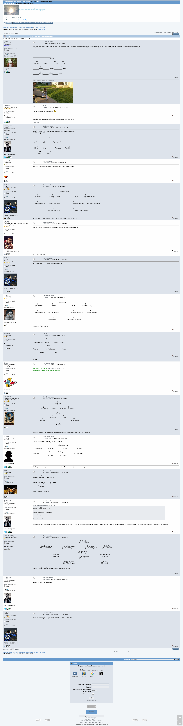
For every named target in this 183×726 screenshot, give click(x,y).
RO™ (13, 29)
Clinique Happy (20, 29)
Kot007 (6, 295)
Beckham (7, 333)
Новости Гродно (17, 22)
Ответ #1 (46, 107)
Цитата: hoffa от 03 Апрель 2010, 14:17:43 (44, 505)
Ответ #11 (48, 438)
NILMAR (6, 184)
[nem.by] (7, 122)
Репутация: (7, 48)
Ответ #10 (47, 398)
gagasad (7, 161)
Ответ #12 (47, 472)
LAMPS (6, 222)
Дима (6, 363)
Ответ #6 (47, 260)
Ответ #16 (47, 614)
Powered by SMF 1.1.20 (91, 719)
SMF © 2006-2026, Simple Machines (91, 721)
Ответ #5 (47, 224)
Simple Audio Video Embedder (89, 722)
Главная (9, 22)
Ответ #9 (47, 365)
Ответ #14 (47, 537)
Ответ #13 (47, 502)
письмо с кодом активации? (24, 3)
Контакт (91, 712)
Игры (30, 22)
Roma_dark (8, 126)
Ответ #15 (47, 579)
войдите (33, 1)
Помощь (26, 22)
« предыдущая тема (159, 32)
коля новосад (9, 535)
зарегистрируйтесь (46, 1)
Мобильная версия (91, 718)
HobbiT (6, 436)
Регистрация (48, 22)
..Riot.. (6, 41)
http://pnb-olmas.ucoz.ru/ (55, 368)
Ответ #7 (47, 297)
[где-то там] (9, 467)
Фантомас (7, 396)
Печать (176, 34)
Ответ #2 (46, 127)
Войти (42, 22)
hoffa (5, 470)
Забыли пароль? (92, 700)
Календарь (36, 22)
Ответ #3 (47, 163)
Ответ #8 (47, 335)
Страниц (6, 33)
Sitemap (100, 722)
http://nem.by (36, 122)
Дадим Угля (28, 29)
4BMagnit (7, 105)
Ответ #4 (47, 186)
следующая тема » (172, 32)
